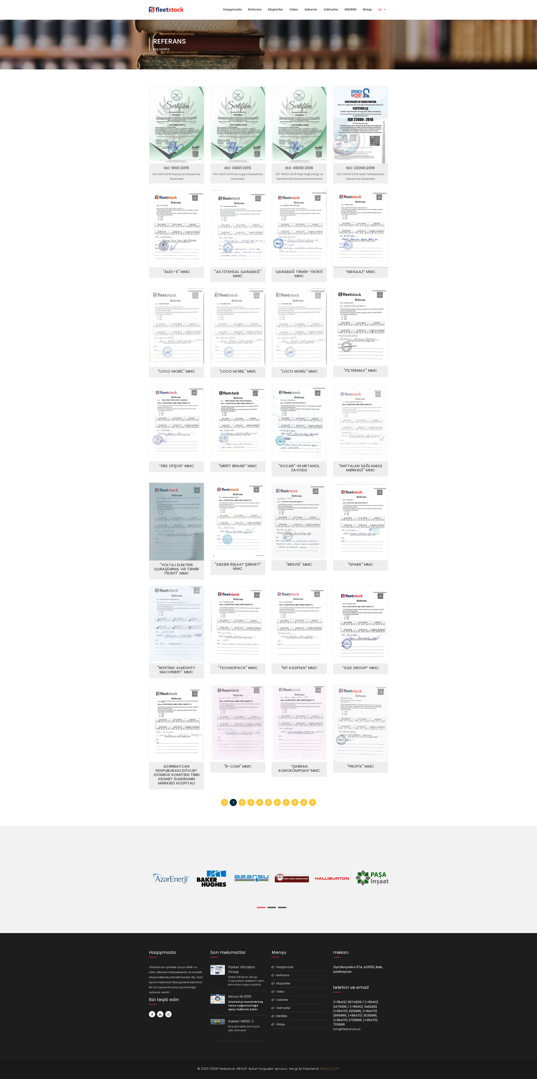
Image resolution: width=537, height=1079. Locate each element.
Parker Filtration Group (241, 969)
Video (293, 9)
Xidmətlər (331, 9)
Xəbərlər (310, 9)
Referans (255, 9)
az (380, 9)
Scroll (529, 1069)
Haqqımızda (232, 9)
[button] (261, 907)
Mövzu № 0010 (239, 996)
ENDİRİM (350, 9)
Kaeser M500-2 (241, 1021)
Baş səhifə (161, 49)
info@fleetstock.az (347, 1029)
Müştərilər (275, 9)
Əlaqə (367, 9)
